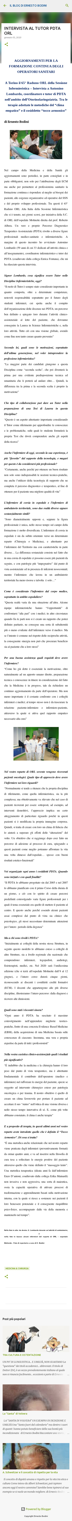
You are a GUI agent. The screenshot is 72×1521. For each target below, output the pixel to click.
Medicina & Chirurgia (17, 1268)
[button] (6, 44)
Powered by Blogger (38, 1509)
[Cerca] (67, 5)
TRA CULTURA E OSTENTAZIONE (22, 1355)
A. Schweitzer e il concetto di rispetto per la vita (30, 1472)
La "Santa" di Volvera (15, 1413)
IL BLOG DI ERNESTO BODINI (28, 5)
